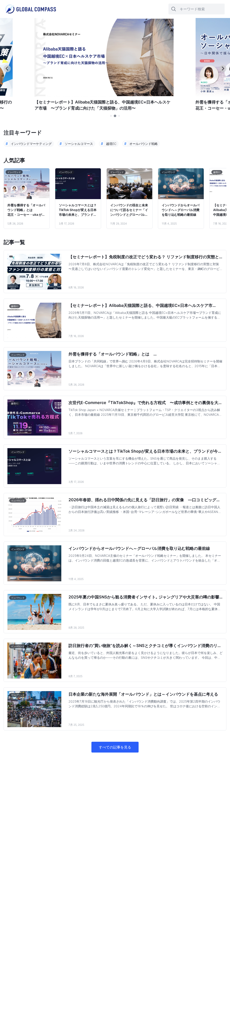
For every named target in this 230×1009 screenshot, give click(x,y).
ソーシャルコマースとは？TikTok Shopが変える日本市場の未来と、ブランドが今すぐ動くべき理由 (78, 210)
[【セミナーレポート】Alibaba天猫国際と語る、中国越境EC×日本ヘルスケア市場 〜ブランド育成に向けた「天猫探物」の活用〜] (104, 95)
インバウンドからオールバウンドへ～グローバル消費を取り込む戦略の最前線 (180, 209)
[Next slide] (222, 68)
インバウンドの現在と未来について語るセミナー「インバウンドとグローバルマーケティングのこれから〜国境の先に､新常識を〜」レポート (129, 210)
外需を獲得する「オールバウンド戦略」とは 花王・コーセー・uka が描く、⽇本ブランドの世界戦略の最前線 (26, 210)
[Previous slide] (7, 68)
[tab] (111, 116)
